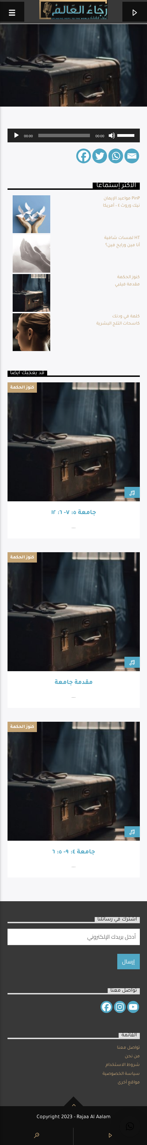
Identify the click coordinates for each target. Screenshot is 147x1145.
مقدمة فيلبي (127, 284)
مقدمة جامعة (74, 683)
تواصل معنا (128, 1048)
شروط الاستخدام (123, 1065)
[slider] (126, 135)
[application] (74, 135)
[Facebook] (83, 156)
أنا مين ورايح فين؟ (122, 245)
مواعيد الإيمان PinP (122, 198)
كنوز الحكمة (128, 277)
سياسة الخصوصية (121, 1074)
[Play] (16, 135)
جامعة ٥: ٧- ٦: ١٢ (73, 513)
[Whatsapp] (115, 156)
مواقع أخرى (129, 1082)
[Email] (131, 156)
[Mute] (111, 135)
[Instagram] (120, 1007)
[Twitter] (99, 156)
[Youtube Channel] (133, 1007)
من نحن (132, 1056)
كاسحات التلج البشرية (118, 323)
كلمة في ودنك (126, 316)
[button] (130, 1126)
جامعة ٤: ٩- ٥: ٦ (73, 852)
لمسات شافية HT (122, 238)
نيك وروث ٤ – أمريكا (121, 206)
